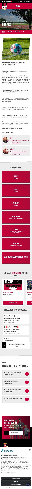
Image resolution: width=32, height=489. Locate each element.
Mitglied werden (26, 1)
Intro (3, 32)
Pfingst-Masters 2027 (9, 294)
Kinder (16, 229)
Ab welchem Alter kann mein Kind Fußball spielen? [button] (12, 374)
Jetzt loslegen (14, 433)
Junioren (16, 243)
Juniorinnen (16, 216)
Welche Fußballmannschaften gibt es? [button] (13, 399)
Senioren (16, 203)
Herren (16, 190)
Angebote (9, 32)
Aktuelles (17, 32)
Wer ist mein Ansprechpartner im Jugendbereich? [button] (12, 391)
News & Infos (16, 273)
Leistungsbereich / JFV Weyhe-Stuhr (16, 257)
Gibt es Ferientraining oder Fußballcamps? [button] (11, 382)
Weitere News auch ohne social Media (17, 345)
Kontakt (20, 1)
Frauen (16, 176)
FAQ (23, 32)
